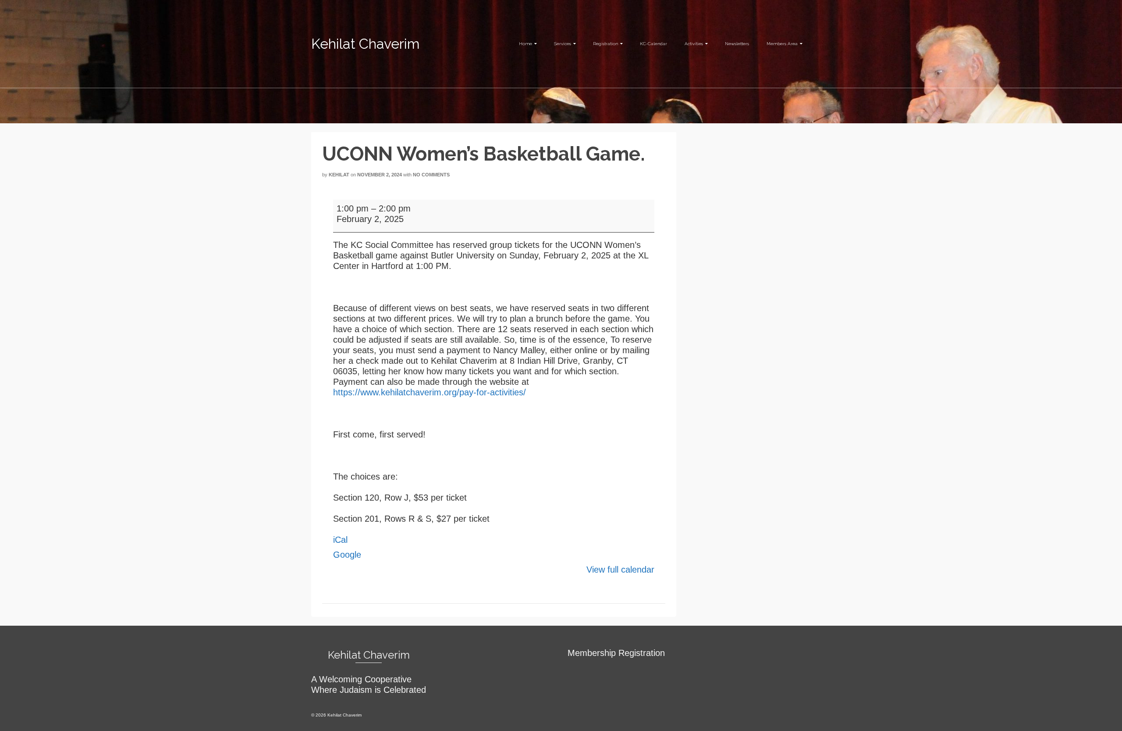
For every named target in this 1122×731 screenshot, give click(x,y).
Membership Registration (616, 653)
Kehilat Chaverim (365, 44)
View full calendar (620, 569)
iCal (340, 540)
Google (347, 554)
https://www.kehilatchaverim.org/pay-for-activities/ (431, 392)
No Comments (431, 174)
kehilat (339, 174)
